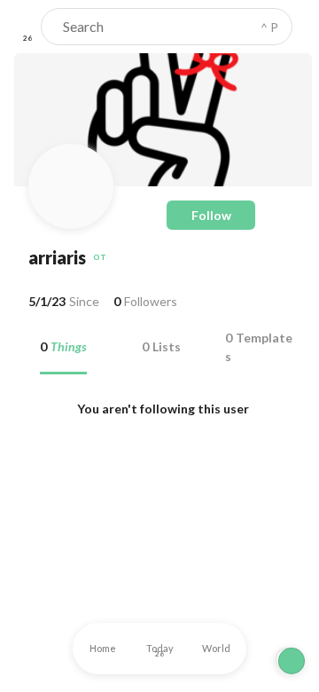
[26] (27, 26)
